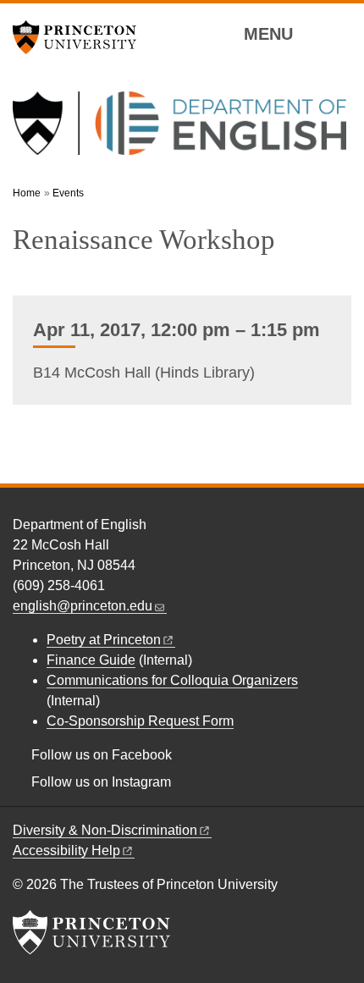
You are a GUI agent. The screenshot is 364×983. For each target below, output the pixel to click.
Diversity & (105, 830)
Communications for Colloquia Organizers (172, 680)
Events (68, 193)
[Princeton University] (80, 37)
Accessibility (66, 850)
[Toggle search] (340, 33)
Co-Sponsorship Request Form (140, 721)
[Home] (179, 129)
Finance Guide (91, 660)
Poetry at (104, 639)
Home (27, 193)
